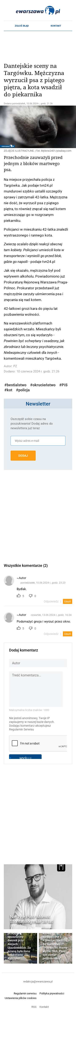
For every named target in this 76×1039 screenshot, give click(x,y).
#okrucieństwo (43, 385)
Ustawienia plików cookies (21, 998)
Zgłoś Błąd (22, 26)
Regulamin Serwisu (21, 729)
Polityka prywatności (51, 993)
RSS (34, 1006)
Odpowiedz (51, 601)
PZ (15, 366)
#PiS (63, 385)
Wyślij (25, 758)
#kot (8, 390)
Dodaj (23, 455)
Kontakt (56, 26)
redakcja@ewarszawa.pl (38, 981)
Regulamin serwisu (25, 993)
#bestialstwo (15, 385)
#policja (23, 390)
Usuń (67, 601)
